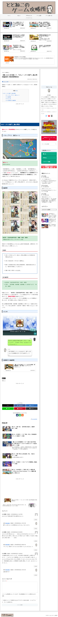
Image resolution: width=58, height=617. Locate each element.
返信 (36, 519)
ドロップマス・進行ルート (12, 95)
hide (16, 90)
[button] (31, 408)
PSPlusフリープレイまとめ (49, 138)
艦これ (4, 378)
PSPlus (45, 157)
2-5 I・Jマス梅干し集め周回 (9, 93)
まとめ (8, 98)
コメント (4, 581)
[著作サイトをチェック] (17, 415)
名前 (3, 596)
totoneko (7, 523)
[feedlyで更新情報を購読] (20, 415)
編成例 (8, 97)
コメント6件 (5, 81)
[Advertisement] (20, 113)
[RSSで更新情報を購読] (22, 415)
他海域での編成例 (10, 100)
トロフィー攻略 (46, 161)
